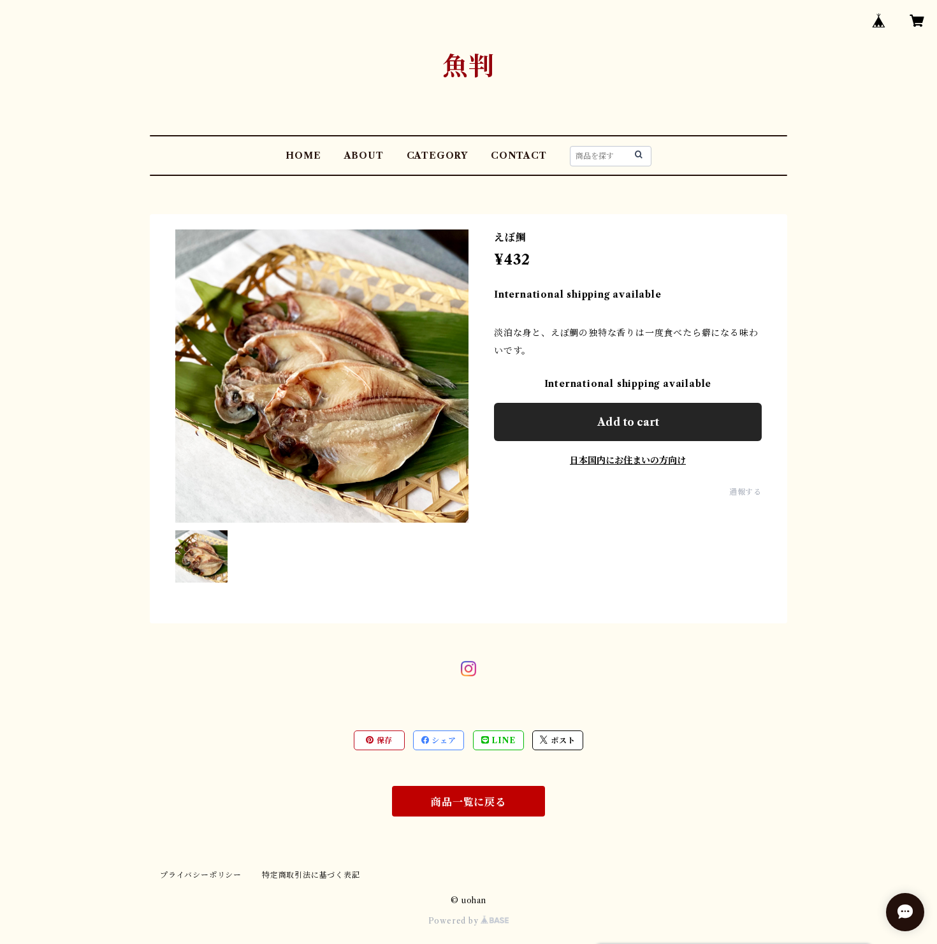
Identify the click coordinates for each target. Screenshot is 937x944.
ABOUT (364, 155)
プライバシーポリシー (201, 875)
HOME (303, 155)
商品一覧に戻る (468, 801)
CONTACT (519, 155)
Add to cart (628, 422)
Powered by (454, 921)
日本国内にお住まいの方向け (628, 460)
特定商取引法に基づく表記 (311, 875)
